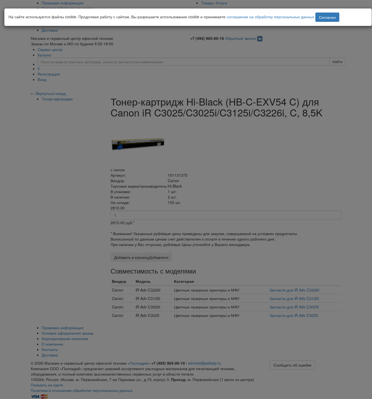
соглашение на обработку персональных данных (270, 16)
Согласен (327, 17)
